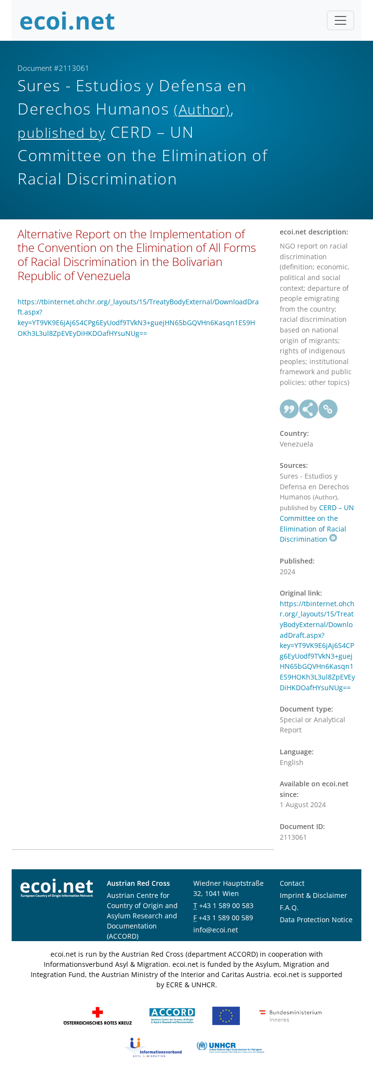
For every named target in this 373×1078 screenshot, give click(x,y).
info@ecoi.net (215, 929)
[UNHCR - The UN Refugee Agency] (230, 1046)
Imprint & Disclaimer (313, 895)
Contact (292, 883)
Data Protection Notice (316, 919)
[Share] (309, 409)
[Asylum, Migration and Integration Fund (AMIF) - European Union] (226, 1015)
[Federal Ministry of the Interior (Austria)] (290, 1015)
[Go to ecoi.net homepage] (67, 20)
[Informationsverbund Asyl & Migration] (153, 1046)
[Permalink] (328, 409)
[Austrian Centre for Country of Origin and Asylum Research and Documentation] (172, 1015)
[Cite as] (289, 409)
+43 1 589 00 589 (226, 917)
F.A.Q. (289, 907)
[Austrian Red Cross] (98, 1015)
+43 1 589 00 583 (226, 905)
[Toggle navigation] (340, 20)
